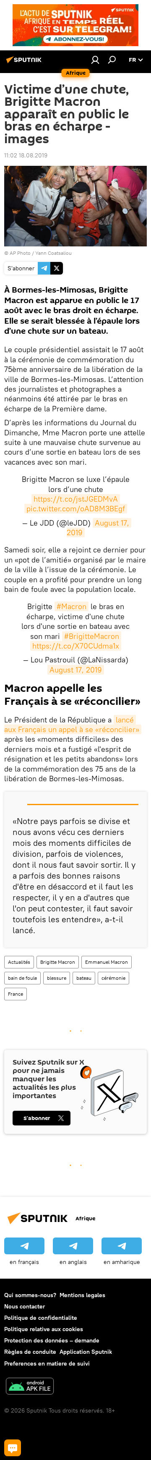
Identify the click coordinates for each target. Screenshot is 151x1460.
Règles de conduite (30, 1351)
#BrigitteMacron (91, 636)
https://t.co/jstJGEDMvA (76, 499)
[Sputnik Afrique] (25, 63)
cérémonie (113, 978)
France (15, 994)
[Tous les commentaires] (12, 1447)
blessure (56, 978)
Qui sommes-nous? (30, 1295)
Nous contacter (24, 1306)
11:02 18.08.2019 (25, 155)
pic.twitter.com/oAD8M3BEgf (75, 508)
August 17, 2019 (99, 527)
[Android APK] (29, 1387)
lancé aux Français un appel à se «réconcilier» (71, 724)
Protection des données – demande (51, 1340)
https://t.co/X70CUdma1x (75, 646)
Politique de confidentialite (40, 1317)
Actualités (19, 962)
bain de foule (22, 978)
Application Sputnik (86, 1351)
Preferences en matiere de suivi (47, 1363)
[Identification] (95, 59)
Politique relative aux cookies (43, 1329)
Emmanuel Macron (106, 962)
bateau (83, 978)
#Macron (71, 606)
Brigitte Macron (57, 962)
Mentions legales (82, 1295)
